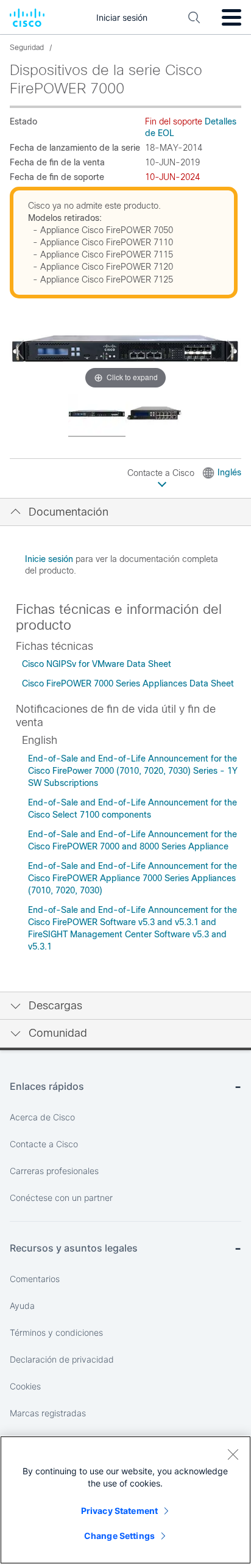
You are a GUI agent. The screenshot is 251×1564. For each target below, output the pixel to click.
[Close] (233, 1454)
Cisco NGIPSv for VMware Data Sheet (96, 664)
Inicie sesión (49, 559)
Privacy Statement (119, 1510)
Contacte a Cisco (162, 473)
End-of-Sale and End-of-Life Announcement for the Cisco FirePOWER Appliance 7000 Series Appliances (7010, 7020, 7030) (132, 878)
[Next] (231, 350)
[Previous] (19, 350)
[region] (125, 1500)
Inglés (229, 472)
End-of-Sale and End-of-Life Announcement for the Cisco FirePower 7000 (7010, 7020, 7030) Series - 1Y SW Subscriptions (133, 771)
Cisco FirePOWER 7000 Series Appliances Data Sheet (128, 683)
